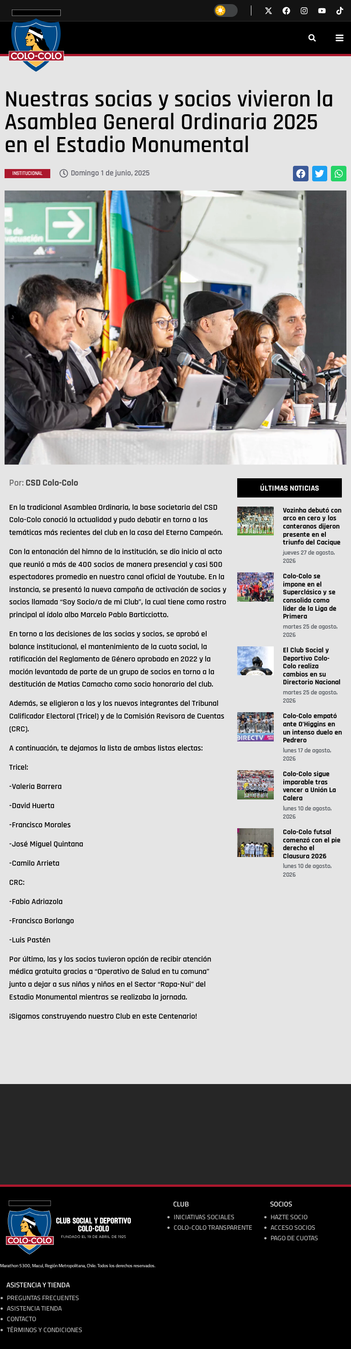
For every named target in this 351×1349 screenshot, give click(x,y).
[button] (312, 38)
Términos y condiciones (44, 1330)
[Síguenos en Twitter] (268, 11)
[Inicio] (36, 41)
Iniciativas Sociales (204, 1217)
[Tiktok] (340, 11)
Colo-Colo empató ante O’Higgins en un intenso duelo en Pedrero (312, 728)
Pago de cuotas (294, 1238)
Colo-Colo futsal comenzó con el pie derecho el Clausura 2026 (311, 844)
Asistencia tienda (34, 1308)
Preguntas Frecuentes (43, 1298)
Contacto (21, 1319)
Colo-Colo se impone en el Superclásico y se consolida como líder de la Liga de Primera (309, 596)
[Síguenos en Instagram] (304, 11)
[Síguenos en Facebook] (286, 11)
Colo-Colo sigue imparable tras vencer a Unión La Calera (309, 786)
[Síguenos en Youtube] (322, 11)
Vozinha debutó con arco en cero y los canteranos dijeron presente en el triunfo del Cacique (312, 526)
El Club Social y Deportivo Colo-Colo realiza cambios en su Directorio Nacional (311, 666)
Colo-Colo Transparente (213, 1227)
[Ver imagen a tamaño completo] (175, 327)
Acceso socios (293, 1227)
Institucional (27, 173)
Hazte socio (289, 1217)
